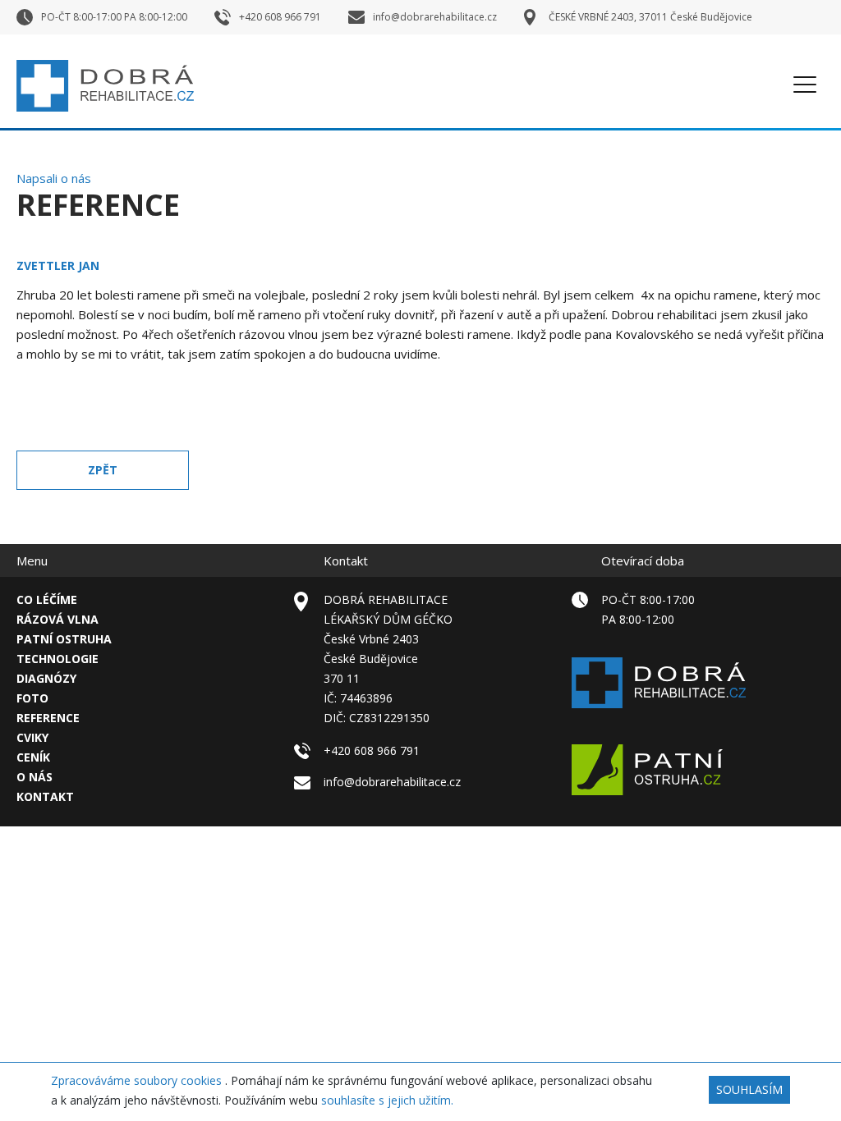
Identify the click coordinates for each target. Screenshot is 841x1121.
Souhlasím (749, 1089)
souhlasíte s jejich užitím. (387, 1100)
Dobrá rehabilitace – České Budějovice (105, 85)
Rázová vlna (57, 619)
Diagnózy (46, 678)
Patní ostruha (64, 639)
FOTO (32, 698)
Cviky (32, 737)
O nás (34, 777)
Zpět (102, 470)
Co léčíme (46, 599)
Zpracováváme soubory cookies (138, 1080)
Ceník (33, 757)
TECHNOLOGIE (57, 658)
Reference (48, 717)
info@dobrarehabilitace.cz (392, 781)
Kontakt (45, 796)
